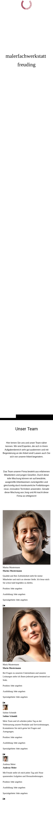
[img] (26, 215)
